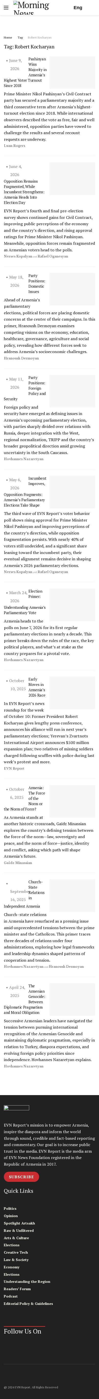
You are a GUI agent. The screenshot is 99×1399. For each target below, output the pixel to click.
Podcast (11, 1296)
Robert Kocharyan (40, 37)
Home (8, 37)
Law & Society (16, 1259)
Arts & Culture (16, 1237)
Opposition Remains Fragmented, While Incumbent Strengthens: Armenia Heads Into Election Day (24, 192)
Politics (10, 1208)
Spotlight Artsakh (19, 1223)
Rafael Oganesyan (53, 256)
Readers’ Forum (17, 1288)
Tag (20, 37)
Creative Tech (16, 1252)
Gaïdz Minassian (18, 863)
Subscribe (21, 1177)
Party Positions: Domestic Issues (36, 283)
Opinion (11, 1215)
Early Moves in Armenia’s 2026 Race (36, 687)
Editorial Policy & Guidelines (28, 1303)
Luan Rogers (14, 146)
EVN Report (14, 768)
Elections (12, 1244)
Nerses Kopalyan (18, 256)
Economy (11, 1267)
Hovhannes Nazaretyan (23, 459)
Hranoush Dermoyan (21, 358)
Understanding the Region (27, 1281)
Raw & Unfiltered (19, 1230)
